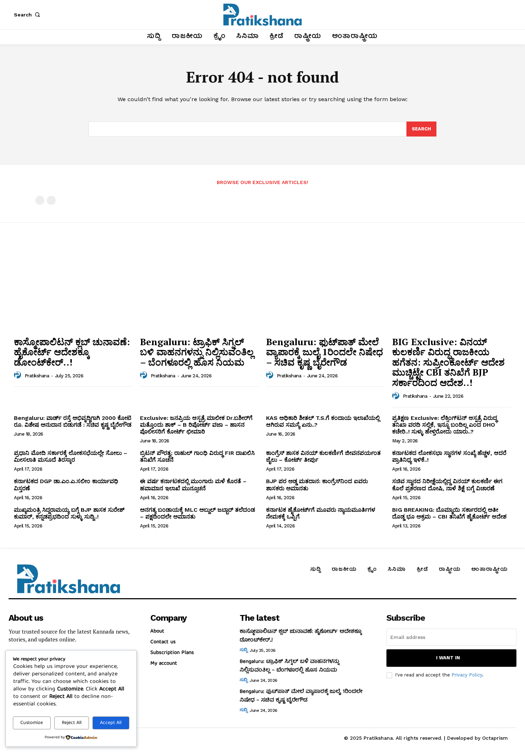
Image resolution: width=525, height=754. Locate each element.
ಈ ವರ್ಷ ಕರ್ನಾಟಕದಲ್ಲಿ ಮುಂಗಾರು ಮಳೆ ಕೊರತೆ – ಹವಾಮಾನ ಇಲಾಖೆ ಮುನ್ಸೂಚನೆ (193, 484)
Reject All (71, 723)
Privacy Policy (466, 675)
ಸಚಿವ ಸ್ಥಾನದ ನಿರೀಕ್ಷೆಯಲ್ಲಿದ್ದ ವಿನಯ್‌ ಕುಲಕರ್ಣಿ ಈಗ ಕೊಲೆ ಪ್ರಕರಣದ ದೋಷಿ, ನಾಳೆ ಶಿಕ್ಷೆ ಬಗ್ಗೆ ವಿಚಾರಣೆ (447, 484)
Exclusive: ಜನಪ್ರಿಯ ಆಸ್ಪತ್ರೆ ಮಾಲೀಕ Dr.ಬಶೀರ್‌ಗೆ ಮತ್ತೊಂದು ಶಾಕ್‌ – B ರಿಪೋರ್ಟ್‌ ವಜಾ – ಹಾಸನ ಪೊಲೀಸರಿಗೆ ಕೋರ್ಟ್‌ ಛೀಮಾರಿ (196, 425)
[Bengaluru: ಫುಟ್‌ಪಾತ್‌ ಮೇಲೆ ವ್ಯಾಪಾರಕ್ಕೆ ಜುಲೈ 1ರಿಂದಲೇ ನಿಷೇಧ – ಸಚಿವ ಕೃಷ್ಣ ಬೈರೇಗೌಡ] (325, 287)
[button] (28, 14)
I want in (448, 657)
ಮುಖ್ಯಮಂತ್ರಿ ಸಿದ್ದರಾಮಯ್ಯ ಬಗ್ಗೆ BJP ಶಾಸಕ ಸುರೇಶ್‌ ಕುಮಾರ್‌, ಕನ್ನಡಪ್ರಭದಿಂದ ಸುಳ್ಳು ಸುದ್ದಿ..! (69, 513)
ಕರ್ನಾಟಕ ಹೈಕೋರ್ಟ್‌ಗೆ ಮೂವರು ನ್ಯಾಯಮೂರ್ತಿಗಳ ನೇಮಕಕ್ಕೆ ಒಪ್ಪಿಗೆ (320, 513)
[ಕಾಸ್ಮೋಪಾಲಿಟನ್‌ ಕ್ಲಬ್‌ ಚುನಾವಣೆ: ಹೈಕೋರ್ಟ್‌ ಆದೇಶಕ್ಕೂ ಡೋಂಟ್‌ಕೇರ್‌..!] (73, 287)
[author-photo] (18, 375)
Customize (31, 723)
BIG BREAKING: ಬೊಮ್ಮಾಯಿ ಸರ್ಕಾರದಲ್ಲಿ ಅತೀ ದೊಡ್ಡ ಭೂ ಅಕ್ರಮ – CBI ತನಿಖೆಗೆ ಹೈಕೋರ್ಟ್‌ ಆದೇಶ (449, 513)
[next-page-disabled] (51, 200)
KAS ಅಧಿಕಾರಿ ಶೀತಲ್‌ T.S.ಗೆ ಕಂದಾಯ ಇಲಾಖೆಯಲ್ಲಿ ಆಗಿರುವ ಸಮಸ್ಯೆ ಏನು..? (323, 421)
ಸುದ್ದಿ (244, 650)
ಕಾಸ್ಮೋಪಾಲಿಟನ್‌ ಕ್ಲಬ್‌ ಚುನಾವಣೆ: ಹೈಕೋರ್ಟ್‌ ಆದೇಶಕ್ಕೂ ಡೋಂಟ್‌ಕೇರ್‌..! (72, 352)
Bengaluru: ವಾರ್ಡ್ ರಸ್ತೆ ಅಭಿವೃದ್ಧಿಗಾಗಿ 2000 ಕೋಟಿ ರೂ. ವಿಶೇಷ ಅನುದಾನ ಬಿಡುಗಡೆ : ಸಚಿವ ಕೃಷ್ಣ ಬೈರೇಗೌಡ (72, 421)
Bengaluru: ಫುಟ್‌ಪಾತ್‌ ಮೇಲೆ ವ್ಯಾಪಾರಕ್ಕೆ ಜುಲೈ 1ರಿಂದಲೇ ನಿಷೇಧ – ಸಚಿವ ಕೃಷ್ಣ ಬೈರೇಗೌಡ (324, 352)
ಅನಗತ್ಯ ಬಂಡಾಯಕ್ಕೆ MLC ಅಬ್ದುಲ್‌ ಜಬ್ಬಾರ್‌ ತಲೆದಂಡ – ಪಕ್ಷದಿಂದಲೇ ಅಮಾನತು (197, 513)
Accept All (110, 723)
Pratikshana (37, 375)
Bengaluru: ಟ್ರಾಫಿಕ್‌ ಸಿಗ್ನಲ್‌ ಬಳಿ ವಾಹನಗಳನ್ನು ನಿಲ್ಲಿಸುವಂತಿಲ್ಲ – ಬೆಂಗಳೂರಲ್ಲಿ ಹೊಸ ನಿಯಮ (197, 352)
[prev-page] (39, 200)
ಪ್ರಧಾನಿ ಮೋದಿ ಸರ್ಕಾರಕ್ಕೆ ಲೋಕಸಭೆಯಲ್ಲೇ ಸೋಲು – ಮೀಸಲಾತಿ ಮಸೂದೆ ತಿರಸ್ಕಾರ (70, 456)
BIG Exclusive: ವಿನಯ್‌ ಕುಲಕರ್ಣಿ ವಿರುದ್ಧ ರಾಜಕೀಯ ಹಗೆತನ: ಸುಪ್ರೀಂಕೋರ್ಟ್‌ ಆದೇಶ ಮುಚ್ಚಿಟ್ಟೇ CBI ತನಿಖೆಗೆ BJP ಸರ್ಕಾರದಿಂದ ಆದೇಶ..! (448, 362)
